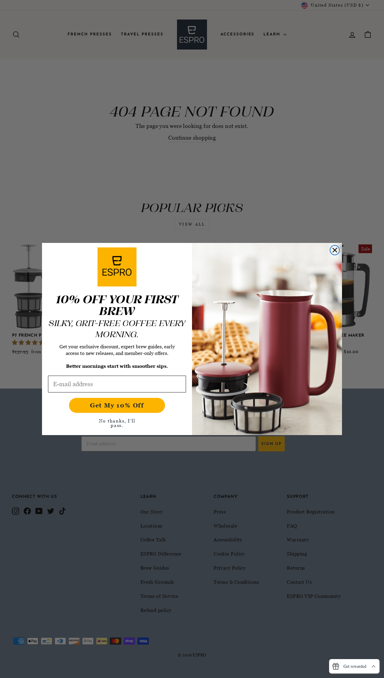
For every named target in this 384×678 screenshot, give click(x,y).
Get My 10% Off (117, 405)
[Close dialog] (335, 250)
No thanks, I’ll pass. (117, 423)
